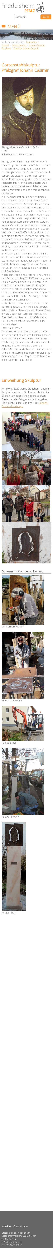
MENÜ (14, 26)
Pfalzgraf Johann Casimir (26, 48)
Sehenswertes (19, 45)
